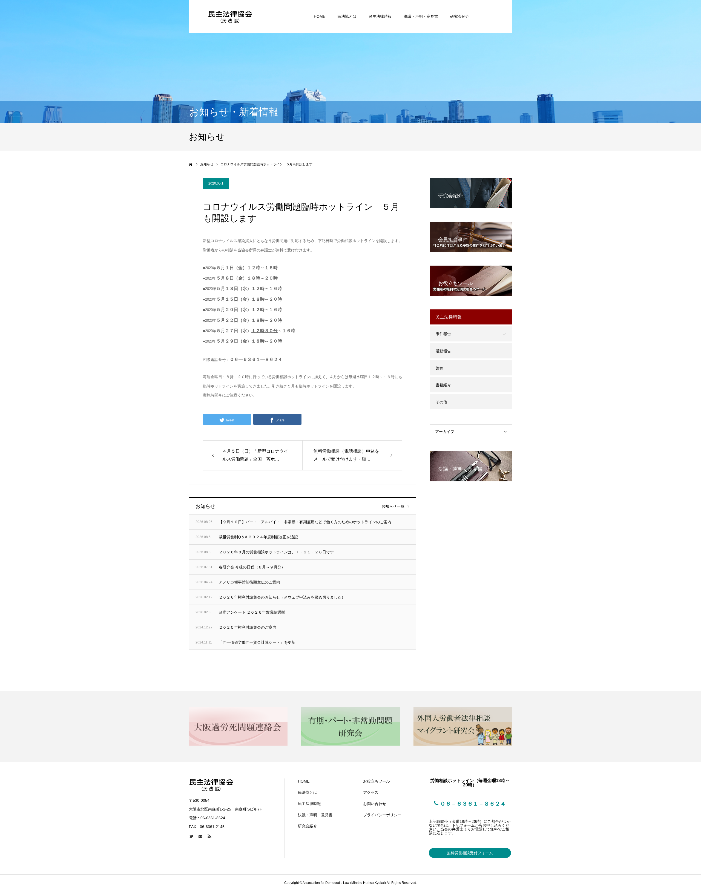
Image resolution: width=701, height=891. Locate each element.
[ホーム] (191, 164)
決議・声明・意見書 (421, 16)
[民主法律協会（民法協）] (230, 16)
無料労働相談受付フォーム (470, 853)
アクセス (370, 792)
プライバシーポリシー (382, 815)
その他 (441, 402)
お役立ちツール (376, 781)
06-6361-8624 (212, 818)
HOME (319, 16)
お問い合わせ (374, 803)
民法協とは (347, 16)
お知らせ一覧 (392, 506)
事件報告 (443, 334)
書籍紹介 (443, 385)
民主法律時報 (380, 16)
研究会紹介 (459, 16)
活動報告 (443, 351)
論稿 (439, 368)
